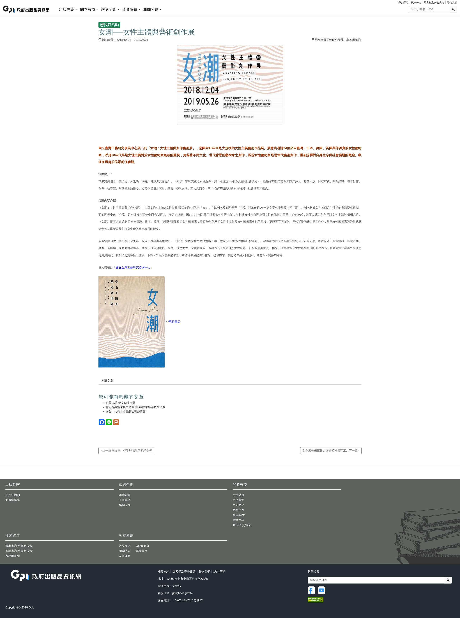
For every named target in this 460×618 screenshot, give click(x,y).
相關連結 (150, 9)
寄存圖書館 (12, 555)
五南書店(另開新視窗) (19, 550)
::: (55, 8)
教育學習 (238, 510)
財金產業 (238, 520)
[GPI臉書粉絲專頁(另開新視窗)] (312, 589)
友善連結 (124, 555)
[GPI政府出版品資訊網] (26, 9)
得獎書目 (141, 550)
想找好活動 (12, 494)
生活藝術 (238, 499)
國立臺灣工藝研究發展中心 (332, 39)
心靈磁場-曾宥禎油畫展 (120, 402)
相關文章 (107, 380)
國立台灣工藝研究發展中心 (133, 267)
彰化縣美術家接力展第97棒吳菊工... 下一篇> (331, 450)
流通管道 (129, 9)
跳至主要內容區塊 (10, 1)
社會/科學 (239, 515)
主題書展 (124, 499)
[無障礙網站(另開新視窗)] (315, 599)
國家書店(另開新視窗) (19, 545)
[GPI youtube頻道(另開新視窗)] (322, 589)
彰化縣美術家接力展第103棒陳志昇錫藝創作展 (135, 407)
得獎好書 (124, 494)
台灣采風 (238, 494)
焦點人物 (124, 505)
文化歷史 (238, 505)
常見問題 (124, 545)
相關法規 (124, 550)
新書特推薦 (12, 499)
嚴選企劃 (108, 9)
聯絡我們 (452, 2)
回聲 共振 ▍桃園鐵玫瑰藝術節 (126, 411)
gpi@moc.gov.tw (182, 593)
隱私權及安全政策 (434, 2)
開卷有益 (87, 9)
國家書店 (174, 321)
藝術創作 (356, 39)
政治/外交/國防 (242, 525)
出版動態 (66, 9)
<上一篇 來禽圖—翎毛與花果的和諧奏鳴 (126, 450)
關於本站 (416, 2)
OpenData (142, 545)
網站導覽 (403, 2)
